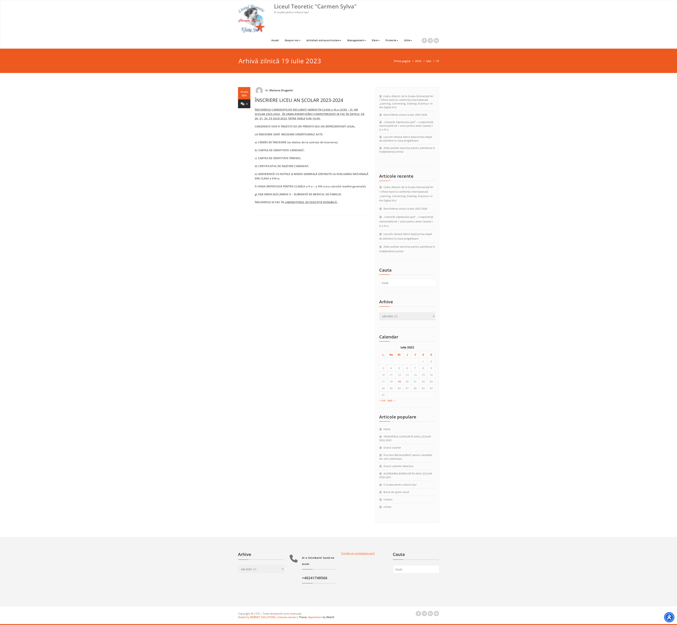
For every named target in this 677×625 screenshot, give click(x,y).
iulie (428, 61)
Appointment (314, 617)
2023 (418, 61)
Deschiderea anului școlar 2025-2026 (405, 114)
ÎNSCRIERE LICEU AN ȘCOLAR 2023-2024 (299, 100)
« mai (382, 400)
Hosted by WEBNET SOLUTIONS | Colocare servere (267, 617)
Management (355, 40)
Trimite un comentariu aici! (358, 553)
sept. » (391, 400)
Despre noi (292, 40)
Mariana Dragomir (281, 90)
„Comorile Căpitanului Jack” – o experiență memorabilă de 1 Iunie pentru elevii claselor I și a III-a (406, 125)
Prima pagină (402, 61)
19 (399, 381)
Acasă (275, 40)
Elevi (375, 40)
